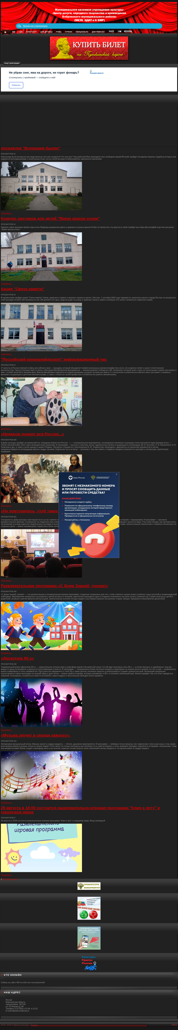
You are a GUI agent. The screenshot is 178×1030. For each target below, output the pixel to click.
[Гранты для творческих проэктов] (89, 963)
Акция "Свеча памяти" (22, 289)
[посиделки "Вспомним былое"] (89, 186)
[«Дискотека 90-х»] (89, 703)
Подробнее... (6, 213)
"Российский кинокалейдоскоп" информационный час (54, 359)
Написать (16, 85)
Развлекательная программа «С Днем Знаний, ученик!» (54, 586)
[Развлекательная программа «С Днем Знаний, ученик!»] (89, 626)
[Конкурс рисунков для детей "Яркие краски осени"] (89, 256)
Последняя (12, 879)
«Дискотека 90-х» (17, 658)
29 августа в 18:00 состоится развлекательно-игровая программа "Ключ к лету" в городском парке (80, 810)
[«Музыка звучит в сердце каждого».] (89, 775)
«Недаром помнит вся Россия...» (32, 434)
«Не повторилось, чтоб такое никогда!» (39, 511)
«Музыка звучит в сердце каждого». (35, 735)
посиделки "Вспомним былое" (30, 148)
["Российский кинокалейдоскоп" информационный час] (89, 401)
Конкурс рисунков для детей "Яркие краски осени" (50, 218)
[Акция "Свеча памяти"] (89, 327)
